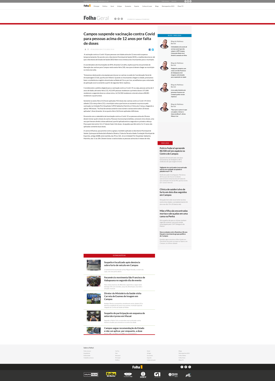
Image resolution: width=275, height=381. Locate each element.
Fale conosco (165, 1)
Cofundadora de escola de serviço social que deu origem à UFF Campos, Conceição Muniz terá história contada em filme (179, 51)
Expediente (87, 353)
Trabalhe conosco (89, 357)
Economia (128, 6)
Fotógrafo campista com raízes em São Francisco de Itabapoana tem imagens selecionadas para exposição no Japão (178, 73)
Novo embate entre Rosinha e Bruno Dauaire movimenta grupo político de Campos (173, 234)
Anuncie (174, 1)
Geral (112, 6)
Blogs (157, 6)
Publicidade (87, 355)
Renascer (118, 355)
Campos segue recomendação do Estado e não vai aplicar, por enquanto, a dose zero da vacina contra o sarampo (124, 331)
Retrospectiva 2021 (168, 6)
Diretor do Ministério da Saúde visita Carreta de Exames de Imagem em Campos (122, 296)
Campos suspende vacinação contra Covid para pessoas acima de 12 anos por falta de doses (119, 38)
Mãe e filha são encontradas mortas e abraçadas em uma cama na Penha (174, 213)
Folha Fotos (182, 357)
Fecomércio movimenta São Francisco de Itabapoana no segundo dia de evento (124, 279)
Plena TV (180, 6)
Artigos (119, 6)
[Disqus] (119, 170)
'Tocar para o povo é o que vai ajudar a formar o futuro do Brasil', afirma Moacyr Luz (179, 113)
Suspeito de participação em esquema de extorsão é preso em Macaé (124, 314)
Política (104, 6)
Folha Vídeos (182, 355)
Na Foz (117, 351)
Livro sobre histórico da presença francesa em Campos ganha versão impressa (178, 93)
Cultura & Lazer (147, 6)
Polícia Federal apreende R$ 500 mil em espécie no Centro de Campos (172, 151)
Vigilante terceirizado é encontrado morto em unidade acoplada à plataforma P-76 (173, 169)
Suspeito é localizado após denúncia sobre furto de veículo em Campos (122, 264)
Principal (96, 6)
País (116, 353)
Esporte (136, 6)
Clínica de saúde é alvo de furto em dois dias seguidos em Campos (173, 192)
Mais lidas (165, 143)
